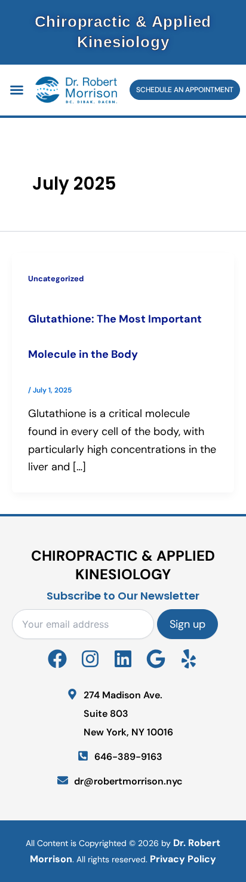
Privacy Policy (183, 859)
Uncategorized (56, 278)
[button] (16, 90)
